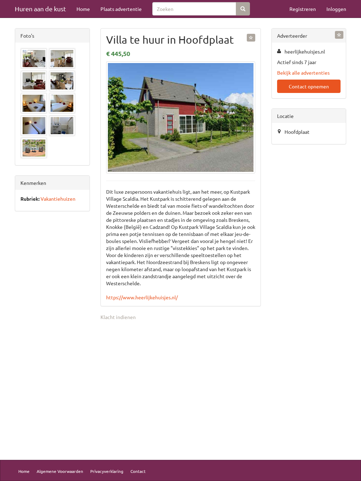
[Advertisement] (52, 326)
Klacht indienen (118, 317)
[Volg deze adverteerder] (339, 35)
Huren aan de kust (40, 8)
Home (83, 9)
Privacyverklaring (106, 471)
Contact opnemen (309, 86)
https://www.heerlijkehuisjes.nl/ (142, 297)
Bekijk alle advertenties (303, 72)
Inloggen (336, 9)
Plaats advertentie (121, 9)
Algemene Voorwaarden (60, 471)
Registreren (302, 9)
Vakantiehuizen (58, 198)
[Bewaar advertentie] (251, 38)
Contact (138, 471)
